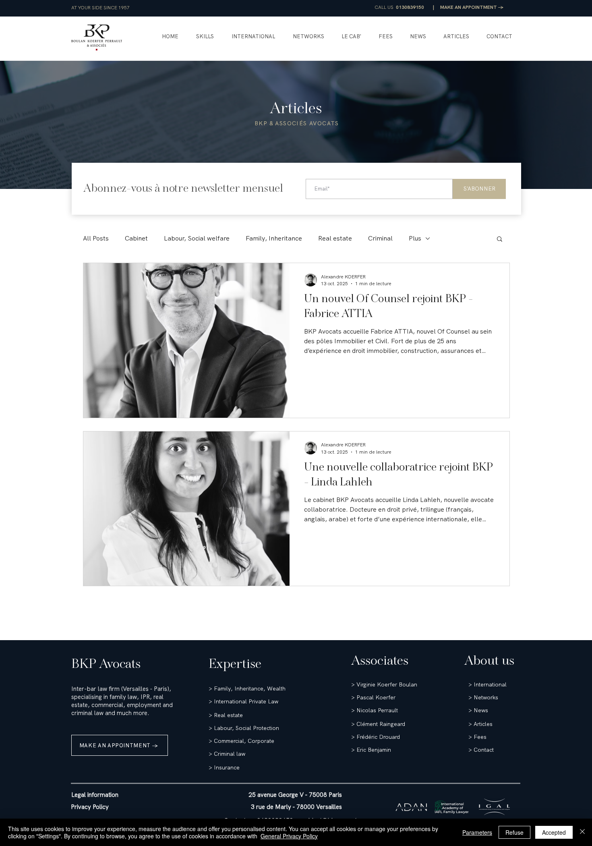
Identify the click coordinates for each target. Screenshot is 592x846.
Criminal (380, 238)
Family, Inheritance (274, 238)
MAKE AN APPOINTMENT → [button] (471, 7)
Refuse (514, 832)
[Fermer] (582, 832)
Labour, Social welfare (197, 238)
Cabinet (136, 238)
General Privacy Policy (289, 836)
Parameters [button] (477, 832)
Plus (415, 238)
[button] (205, 37)
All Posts (96, 238)
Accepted (554, 832)
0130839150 (410, 7)
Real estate (335, 238)
